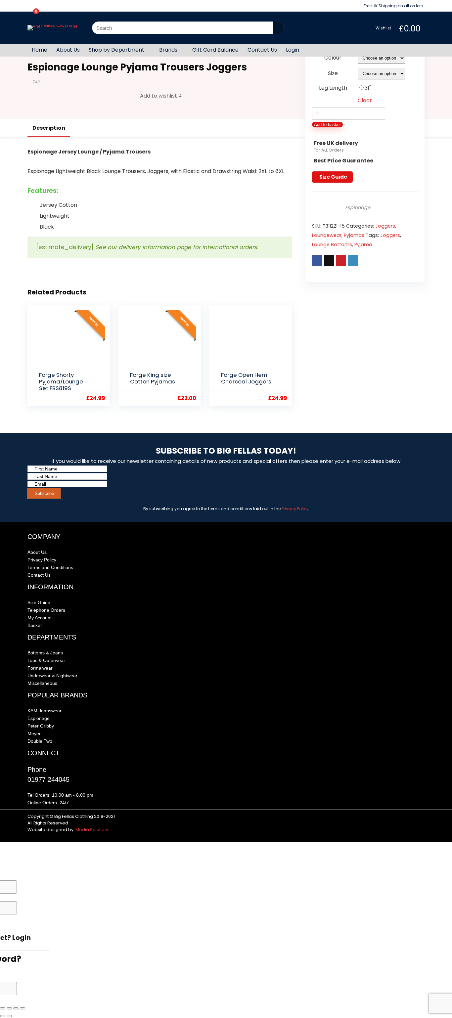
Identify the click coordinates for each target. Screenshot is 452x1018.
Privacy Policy (295, 508)
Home (39, 50)
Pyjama (363, 244)
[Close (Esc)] (22, 1008)
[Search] (278, 28)
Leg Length (333, 88)
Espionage (357, 207)
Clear (365, 100)
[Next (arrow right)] (9, 1016)
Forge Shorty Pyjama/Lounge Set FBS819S (61, 381)
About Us (68, 50)
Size (333, 73)
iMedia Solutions (92, 829)
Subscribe (44, 493)
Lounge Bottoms (332, 244)
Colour (332, 58)
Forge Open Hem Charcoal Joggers (246, 378)
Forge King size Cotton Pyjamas (152, 378)
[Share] (16, 1008)
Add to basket (327, 124)
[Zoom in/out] (2, 1008)
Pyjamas (354, 235)
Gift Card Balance (215, 50)
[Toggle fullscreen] (9, 1008)
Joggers (385, 226)
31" (368, 88)
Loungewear (326, 235)
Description (48, 128)
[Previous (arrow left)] (2, 1016)
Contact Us (262, 50)
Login (292, 50)
